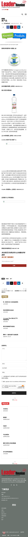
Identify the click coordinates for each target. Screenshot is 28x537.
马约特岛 (5, 409)
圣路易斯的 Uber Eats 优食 (20, 290)
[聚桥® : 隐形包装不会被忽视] (22, 337)
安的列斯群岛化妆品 (8, 310)
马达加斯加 (6, 434)
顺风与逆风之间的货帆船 (9, 443)
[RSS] (17, 485)
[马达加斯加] (23, 437)
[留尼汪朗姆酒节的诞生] (22, 328)
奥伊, (14, 381)
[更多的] (22, 27)
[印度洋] (23, 428)
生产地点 (4, 296)
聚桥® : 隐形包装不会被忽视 (10, 334)
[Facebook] (8, 27)
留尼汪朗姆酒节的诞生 (9, 326)
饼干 (11, 278)
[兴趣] (15, 27)
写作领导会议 (7, 23)
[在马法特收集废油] (23, 454)
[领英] (18, 27)
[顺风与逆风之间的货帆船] (23, 445)
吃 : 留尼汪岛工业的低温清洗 (10, 302)
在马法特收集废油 (7, 452)
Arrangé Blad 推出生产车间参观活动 (10, 319)
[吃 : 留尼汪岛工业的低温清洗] (22, 304)
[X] (11, 27)
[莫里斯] (23, 420)
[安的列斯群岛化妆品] (22, 312)
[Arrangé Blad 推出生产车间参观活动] (22, 320)
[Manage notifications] (4, 533)
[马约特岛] (23, 411)
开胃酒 (7, 278)
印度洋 (5, 426)
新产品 (3, 18)
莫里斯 (5, 417)
